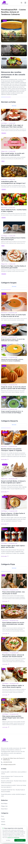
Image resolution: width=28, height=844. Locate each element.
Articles (3, 769)
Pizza (3, 161)
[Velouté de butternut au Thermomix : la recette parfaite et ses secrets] (14, 30)
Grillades (4, 46)
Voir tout (14, 105)
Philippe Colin (4, 151)
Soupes (4, 20)
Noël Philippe (4, 123)
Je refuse (8, 840)
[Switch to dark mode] (21, 2)
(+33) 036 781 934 (7, 762)
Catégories (4, 813)
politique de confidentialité (13, 837)
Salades (4, 58)
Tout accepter (20, 840)
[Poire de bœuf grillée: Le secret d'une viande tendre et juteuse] (14, 50)
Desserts (4, 133)
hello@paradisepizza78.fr (9, 764)
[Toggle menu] (25, 2)
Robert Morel (4, 179)
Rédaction (4, 800)
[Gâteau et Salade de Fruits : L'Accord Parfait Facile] (14, 63)
